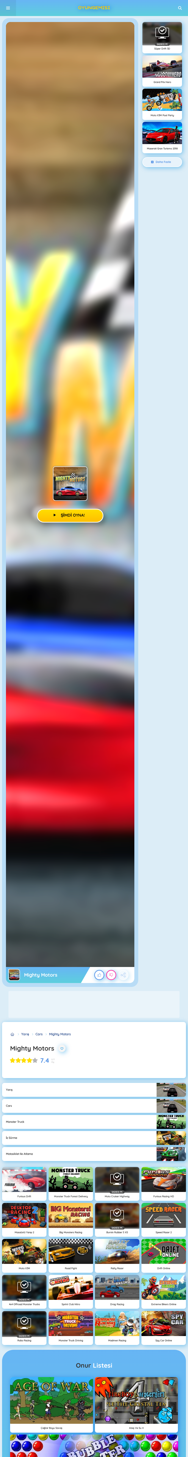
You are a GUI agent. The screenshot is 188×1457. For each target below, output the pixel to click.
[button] (180, 8)
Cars (39, 1034)
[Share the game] (123, 975)
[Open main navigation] (8, 8)
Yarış (25, 1034)
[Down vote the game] (111, 975)
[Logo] (94, 8)
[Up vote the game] (99, 975)
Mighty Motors (60, 1034)
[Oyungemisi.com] (12, 1034)
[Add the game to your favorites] (62, 1048)
